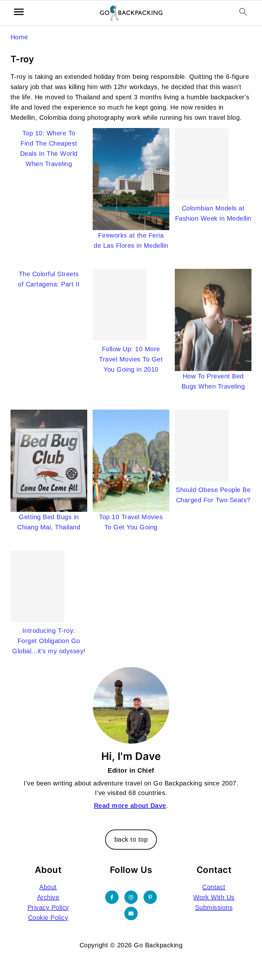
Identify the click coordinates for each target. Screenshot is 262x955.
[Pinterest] (150, 897)
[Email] (131, 913)
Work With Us (214, 897)
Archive (48, 897)
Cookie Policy (48, 917)
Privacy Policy (48, 907)
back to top (131, 839)
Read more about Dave (130, 805)
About (48, 887)
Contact (214, 887)
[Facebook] (112, 897)
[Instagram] (131, 897)
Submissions (214, 907)
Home (19, 37)
